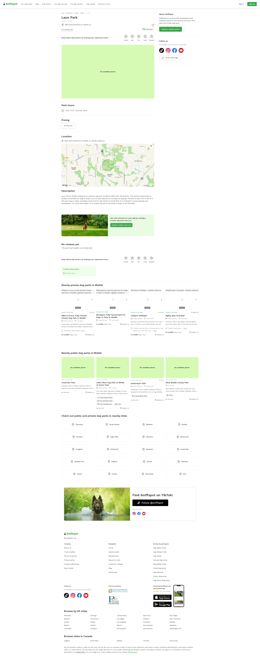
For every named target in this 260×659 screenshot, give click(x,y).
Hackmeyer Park (138, 383)
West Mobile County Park (177, 382)
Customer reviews (116, 564)
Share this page (172, 58)
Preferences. (132, 652)
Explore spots (114, 552)
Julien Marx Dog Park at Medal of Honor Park (110, 383)
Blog (37, 4)
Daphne (114, 462)
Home (111, 548)
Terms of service (70, 556)
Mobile (184, 424)
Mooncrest (184, 437)
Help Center (68, 568)
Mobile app (113, 572)
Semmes (149, 437)
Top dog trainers (76, 4)
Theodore (79, 424)
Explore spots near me (121, 225)
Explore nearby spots (170, 29)
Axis (184, 474)
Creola (114, 474)
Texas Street (114, 424)
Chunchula (149, 474)
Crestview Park (68, 382)
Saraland (149, 449)
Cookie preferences (71, 564)
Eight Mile (114, 437)
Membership (113, 556)
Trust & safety (69, 552)
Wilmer (149, 462)
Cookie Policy (80, 652)
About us (67, 548)
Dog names (46, 4)
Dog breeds (90, 4)
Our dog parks (26, 4)
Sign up (252, 4)
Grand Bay (184, 449)
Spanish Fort (79, 462)
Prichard (79, 437)
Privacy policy (69, 560)
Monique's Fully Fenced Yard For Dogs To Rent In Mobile (110, 316)
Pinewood (114, 449)
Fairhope (184, 462)
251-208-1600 (70, 273)
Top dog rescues (60, 4)
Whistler (149, 424)
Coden (79, 474)
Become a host (104, 4)
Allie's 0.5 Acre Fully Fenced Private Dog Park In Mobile (74, 317)
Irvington (79, 449)
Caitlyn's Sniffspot (139, 316)
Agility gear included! (175, 316)
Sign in (241, 4)
